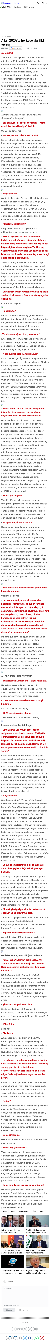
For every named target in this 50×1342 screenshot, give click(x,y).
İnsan (5, 1211)
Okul (41, 1211)
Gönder (9, 1310)
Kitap (34, 1211)
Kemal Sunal (23, 1211)
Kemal (13, 1211)
